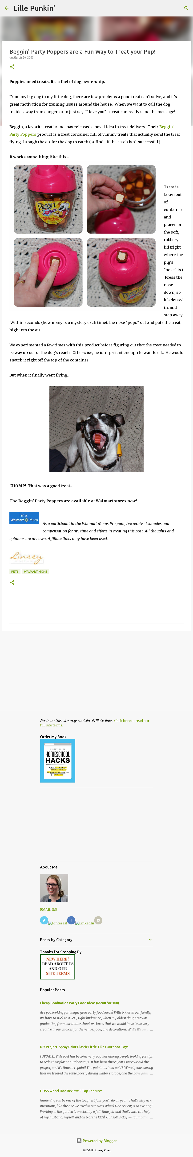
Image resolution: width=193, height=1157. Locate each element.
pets (15, 571)
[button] (12, 67)
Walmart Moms (35, 571)
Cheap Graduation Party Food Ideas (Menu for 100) (79, 1003)
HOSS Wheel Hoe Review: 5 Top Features (71, 1091)
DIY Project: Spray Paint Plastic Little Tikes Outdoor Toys (84, 1047)
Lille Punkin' (34, 8)
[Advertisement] (96, 671)
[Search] (186, 8)
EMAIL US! (48, 909)
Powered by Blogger (99, 1141)
